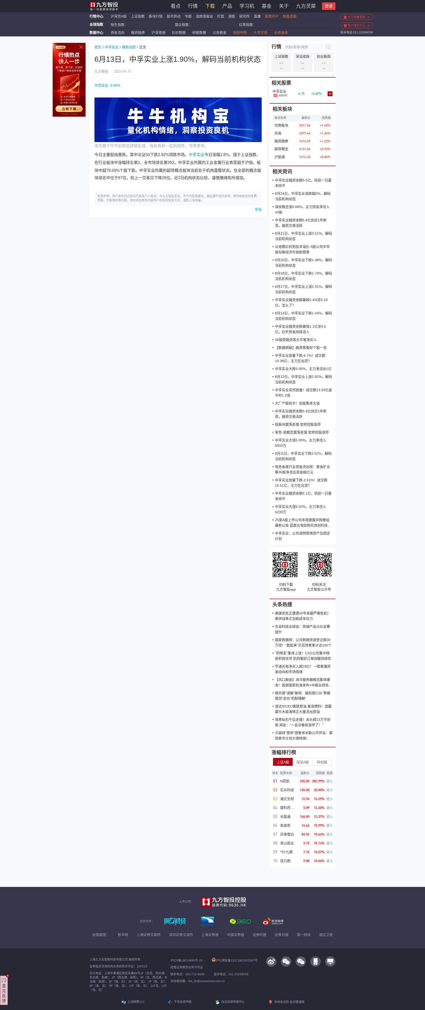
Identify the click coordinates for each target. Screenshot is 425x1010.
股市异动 (174, 16)
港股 (231, 16)
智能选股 (290, 16)
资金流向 (117, 32)
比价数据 (179, 32)
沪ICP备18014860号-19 (186, 960)
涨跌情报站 (204, 16)
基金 (267, 6)
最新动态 (129, 47)
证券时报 (259, 935)
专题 (189, 16)
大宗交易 (260, 32)
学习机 (247, 6)
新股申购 (240, 32)
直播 (257, 16)
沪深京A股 (119, 16)
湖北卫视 (326, 935)
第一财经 (304, 935)
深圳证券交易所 (181, 935)
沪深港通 (158, 32)
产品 (227, 6)
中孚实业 (112, 47)
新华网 (123, 935)
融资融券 (138, 32)
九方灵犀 (306, 6)
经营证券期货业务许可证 (186, 967)
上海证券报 (210, 935)
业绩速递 (281, 32)
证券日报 (281, 935)
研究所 (244, 16)
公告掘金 (220, 32)
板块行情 (156, 16)
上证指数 (138, 16)
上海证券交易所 (149, 935)
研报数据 (199, 32)
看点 (176, 6)
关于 (284, 6)
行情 (193, 6)
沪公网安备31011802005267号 (237, 960)
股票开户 (272, 16)
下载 (210, 6)
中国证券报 (235, 935)
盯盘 (220, 16)
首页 (97, 47)
